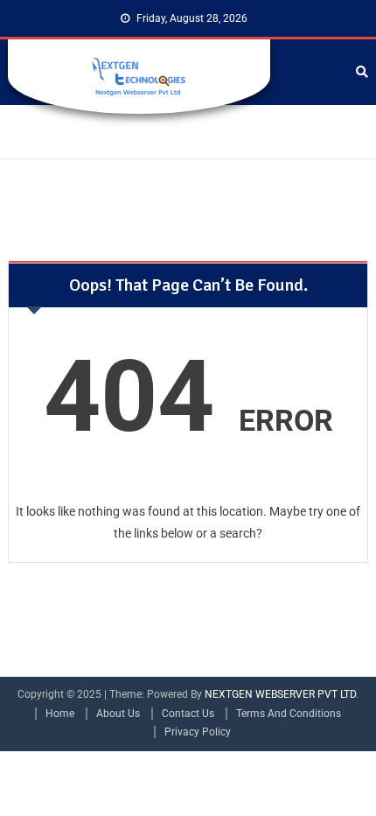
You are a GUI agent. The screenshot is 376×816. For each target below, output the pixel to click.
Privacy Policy (197, 732)
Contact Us (188, 713)
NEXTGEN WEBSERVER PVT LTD (280, 694)
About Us (118, 713)
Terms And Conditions (288, 713)
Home (59, 713)
